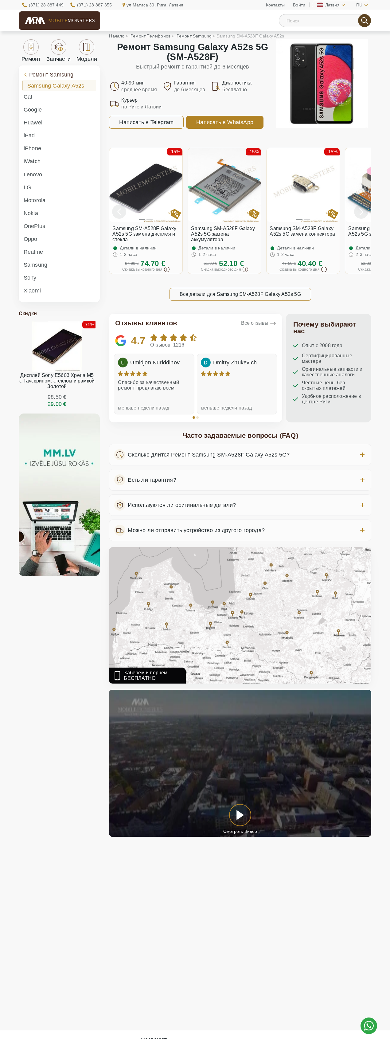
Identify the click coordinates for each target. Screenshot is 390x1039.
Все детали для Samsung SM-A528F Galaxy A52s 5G (240, 294)
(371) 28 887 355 (94, 4)
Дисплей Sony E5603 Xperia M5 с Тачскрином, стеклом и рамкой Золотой (57, 381)
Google (33, 110)
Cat (28, 97)
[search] (364, 20)
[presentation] (119, 212)
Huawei (33, 123)
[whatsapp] (369, 1025)
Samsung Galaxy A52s (55, 86)
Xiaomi (32, 291)
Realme (33, 252)
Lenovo (33, 174)
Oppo (30, 239)
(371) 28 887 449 (46, 4)
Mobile (71, 20)
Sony (30, 278)
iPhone (32, 148)
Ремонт (31, 59)
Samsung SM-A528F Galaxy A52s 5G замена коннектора (302, 231)
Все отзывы (255, 323)
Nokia (31, 213)
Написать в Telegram (146, 122)
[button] (194, 417)
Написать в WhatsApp (224, 122)
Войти (299, 4)
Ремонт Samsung (51, 75)
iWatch (32, 161)
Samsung (35, 265)
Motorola (35, 200)
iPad (29, 135)
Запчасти (58, 59)
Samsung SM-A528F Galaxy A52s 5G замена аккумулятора (223, 234)
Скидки (28, 313)
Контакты (275, 4)
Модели (86, 59)
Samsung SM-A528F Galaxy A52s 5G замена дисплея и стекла (144, 234)
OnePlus (34, 226)
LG (27, 187)
